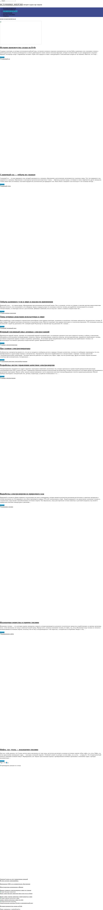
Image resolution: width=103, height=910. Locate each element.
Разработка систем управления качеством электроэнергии (27, 365)
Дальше (2, 57)
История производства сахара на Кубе (18, 47)
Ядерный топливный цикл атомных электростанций (24, 332)
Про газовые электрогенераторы (15, 348)
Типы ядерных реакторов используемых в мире (22, 317)
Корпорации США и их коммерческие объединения (15, 884)
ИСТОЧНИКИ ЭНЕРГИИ (11, 4)
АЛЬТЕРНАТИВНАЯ (9, 10)
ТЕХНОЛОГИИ (7, 13)
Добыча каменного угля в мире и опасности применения (26, 302)
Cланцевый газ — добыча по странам (17, 174)
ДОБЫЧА (6, 16)
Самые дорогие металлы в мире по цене (11, 900)
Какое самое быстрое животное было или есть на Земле (16, 893)
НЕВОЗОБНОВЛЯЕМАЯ (10, 11)
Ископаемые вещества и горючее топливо (19, 622)
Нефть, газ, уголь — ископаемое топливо (19, 749)
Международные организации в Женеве (11, 887)
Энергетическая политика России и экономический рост (16, 903)
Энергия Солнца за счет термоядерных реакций (14, 879)
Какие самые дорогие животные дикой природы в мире (16, 896)
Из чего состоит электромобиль (9, 881)
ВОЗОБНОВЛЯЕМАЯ (9, 8)
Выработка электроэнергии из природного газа (22, 494)
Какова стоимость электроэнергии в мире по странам (15, 890)
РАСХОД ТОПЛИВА (9, 14)
